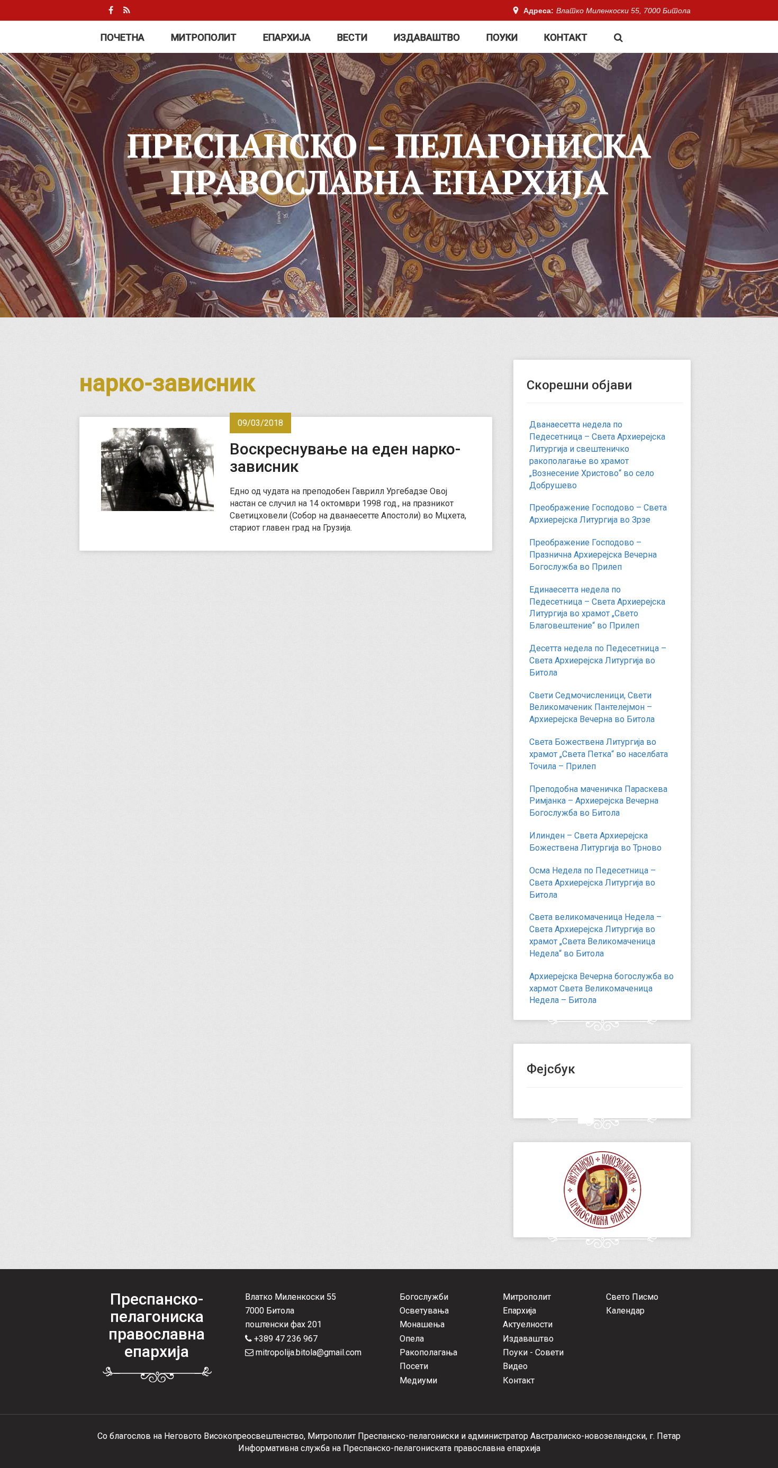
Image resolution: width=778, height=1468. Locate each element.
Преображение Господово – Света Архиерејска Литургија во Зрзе (598, 514)
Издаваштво (427, 37)
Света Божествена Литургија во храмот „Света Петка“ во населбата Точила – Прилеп (598, 754)
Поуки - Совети (533, 1352)
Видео (515, 1366)
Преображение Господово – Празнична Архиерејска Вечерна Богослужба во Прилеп (593, 554)
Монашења (422, 1324)
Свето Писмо (632, 1297)
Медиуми (418, 1380)
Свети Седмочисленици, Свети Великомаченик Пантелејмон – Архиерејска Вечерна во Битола (592, 707)
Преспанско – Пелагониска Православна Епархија (389, 163)
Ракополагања (428, 1352)
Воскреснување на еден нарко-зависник (345, 458)
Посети (414, 1366)
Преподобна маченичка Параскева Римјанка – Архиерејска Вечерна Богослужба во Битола (598, 801)
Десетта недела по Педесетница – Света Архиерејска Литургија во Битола (597, 660)
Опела (412, 1339)
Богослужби (424, 1297)
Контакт (565, 37)
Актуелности (528, 1324)
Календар (625, 1311)
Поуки (502, 37)
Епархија (287, 37)
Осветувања (424, 1311)
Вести (352, 37)
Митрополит (204, 37)
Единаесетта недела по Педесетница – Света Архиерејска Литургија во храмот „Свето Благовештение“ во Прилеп (597, 608)
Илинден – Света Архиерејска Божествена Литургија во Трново (595, 842)
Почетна (122, 37)
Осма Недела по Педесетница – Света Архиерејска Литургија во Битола (592, 882)
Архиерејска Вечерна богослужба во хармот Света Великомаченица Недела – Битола (601, 988)
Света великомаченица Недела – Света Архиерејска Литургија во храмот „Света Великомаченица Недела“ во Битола (595, 935)
